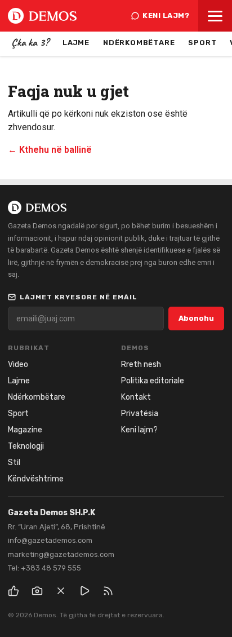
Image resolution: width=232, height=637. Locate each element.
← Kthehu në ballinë (50, 149)
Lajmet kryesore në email (78, 297)
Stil (14, 462)
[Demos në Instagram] (37, 590)
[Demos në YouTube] (84, 590)
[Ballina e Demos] (42, 16)
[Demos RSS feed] (108, 590)
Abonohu (196, 318)
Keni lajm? (165, 15)
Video (18, 364)
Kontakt (136, 397)
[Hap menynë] (215, 16)
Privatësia (139, 413)
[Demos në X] (60, 590)
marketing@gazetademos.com (61, 554)
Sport (202, 42)
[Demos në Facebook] (13, 590)
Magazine (25, 430)
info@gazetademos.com (50, 540)
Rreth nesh (141, 364)
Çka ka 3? (30, 42)
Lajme (76, 42)
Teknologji (26, 446)
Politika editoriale (152, 381)
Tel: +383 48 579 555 (44, 568)
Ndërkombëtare (139, 42)
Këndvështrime (36, 479)
